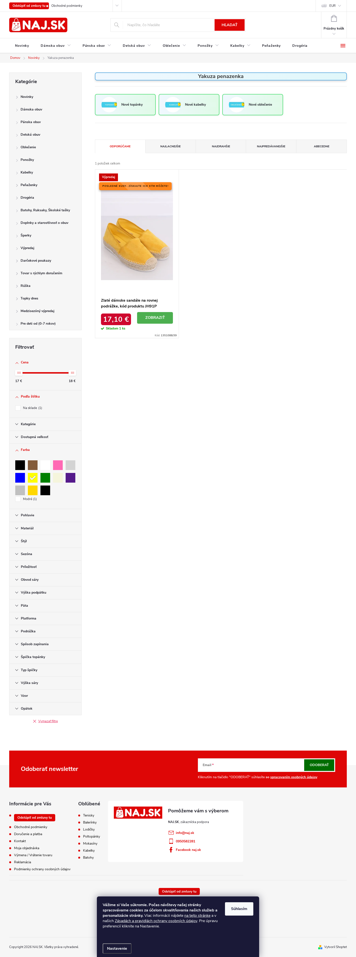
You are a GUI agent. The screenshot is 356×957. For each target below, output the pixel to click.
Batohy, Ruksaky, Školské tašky (45, 210)
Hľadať (230, 25)
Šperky (26, 235)
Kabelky (27, 172)
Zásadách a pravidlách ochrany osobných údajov (156, 921)
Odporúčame (120, 146)
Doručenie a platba (28, 834)
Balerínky (90, 822)
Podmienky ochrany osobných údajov (42, 869)
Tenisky (88, 815)
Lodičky (89, 829)
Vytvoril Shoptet (335, 947)
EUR (332, 6)
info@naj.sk (185, 833)
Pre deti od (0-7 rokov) (38, 323)
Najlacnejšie (170, 146)
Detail (155, 318)
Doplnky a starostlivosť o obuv (44, 222)
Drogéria (27, 197)
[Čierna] (20, 465)
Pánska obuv (31, 122)
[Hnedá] (33, 465)
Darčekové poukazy (36, 260)
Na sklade (32, 408)
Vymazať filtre (48, 721)
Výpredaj (27, 248)
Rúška (26, 285)
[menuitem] (22, 45)
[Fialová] (70, 478)
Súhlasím (239, 908)
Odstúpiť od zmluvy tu (29, 6)
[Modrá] (20, 478)
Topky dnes (29, 298)
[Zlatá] (33, 490)
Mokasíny (90, 844)
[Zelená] (45, 478)
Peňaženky (29, 185)
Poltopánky (91, 837)
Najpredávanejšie (271, 146)
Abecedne (321, 146)
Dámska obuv (31, 109)
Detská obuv (30, 134)
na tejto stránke (197, 915)
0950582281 (185, 841)
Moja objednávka (26, 848)
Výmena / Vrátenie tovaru (33, 855)
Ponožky (27, 159)
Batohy (88, 858)
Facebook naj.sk (188, 849)
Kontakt (20, 841)
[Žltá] (33, 478)
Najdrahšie (221, 146)
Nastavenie (117, 948)
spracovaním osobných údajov (293, 777)
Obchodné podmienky (66, 6)
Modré (29, 499)
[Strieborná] (20, 490)
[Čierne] (45, 490)
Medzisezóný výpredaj (37, 311)
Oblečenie (28, 147)
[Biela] (45, 465)
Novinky (27, 96)
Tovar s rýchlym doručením (41, 273)
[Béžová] (58, 478)
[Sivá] (70, 465)
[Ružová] (58, 465)
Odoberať (319, 765)
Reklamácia (22, 862)
